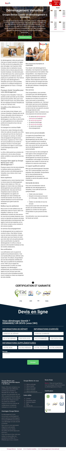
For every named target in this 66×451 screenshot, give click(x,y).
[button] (50, 3)
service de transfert (36, 120)
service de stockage (36, 124)
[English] (60, 2)
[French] (60, 4)
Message (4, 351)
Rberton (47, 383)
